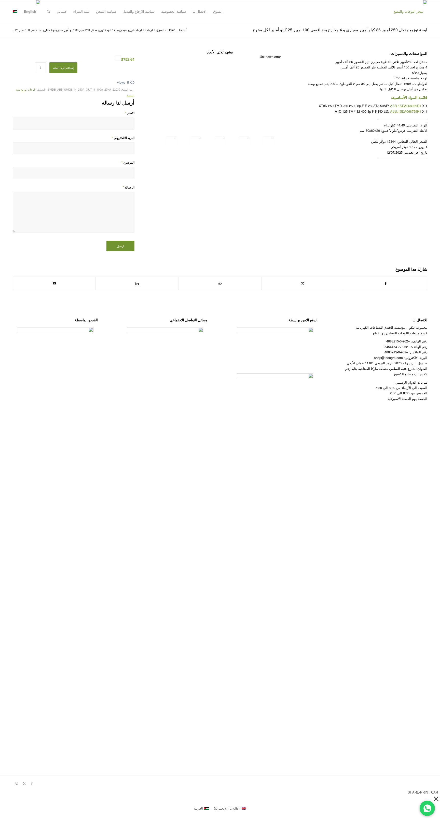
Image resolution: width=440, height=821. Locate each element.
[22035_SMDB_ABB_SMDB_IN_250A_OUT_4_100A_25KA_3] (196, 140)
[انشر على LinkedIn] (137, 283)
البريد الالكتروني (123, 138)
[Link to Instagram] (16, 783)
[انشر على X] (303, 283)
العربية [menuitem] (198, 808)
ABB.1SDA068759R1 (405, 111)
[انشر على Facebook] (385, 283)
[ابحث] (48, 11)
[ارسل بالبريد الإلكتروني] (54, 283)
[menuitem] (218, 11)
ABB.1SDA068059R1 (405, 105)
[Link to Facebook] (32, 783)
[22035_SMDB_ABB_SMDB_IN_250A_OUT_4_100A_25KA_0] (268, 140)
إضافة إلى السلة (63, 67)
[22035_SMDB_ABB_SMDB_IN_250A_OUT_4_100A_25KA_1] (244, 140)
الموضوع (127, 162)
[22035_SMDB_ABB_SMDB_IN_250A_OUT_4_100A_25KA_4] (171, 140)
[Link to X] (24, 783)
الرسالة (128, 187)
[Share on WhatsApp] (219, 283)
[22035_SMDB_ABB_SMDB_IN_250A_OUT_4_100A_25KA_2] (220, 140)
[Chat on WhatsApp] (427, 808)
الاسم (129, 113)
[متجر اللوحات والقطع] (410, 11)
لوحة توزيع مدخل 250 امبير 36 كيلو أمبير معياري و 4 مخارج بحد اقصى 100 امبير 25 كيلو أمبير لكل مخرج (340, 30)
